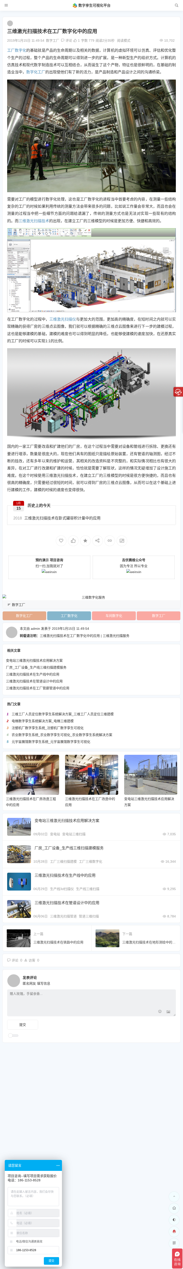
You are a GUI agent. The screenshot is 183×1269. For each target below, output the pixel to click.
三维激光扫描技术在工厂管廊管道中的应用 (37, 688)
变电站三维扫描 (74, 834)
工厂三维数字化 (90, 861)
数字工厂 (52, 40)
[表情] (160, 1012)
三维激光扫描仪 (62, 319)
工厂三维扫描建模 (63, 861)
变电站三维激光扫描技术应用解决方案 (34, 660)
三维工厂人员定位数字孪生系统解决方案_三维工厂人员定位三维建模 (63, 714)
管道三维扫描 (89, 916)
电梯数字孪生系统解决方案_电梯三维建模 (43, 721)
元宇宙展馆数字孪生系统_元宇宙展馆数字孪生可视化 (51, 742)
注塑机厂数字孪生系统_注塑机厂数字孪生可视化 (48, 728)
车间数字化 (114, 616)
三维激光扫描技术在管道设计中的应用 (34, 681)
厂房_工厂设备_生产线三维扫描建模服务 (36, 667)
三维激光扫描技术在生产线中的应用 (32, 674)
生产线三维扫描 (87, 889)
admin (35, 628)
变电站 (55, 834)
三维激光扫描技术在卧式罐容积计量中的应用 (57, 518)
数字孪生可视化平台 (94, 5)
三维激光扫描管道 (63, 916)
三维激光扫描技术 (34, 221)
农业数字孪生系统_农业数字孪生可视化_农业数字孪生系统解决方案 (62, 735)
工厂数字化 (16, 50)
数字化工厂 (35, 72)
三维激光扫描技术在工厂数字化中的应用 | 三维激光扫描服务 (84, 636)
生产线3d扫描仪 (62, 889)
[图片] (168, 1012)
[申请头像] (171, 979)
